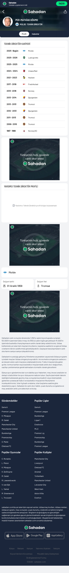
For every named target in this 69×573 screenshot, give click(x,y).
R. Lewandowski (9, 480)
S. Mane (5, 442)
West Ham (38, 489)
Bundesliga (6, 433)
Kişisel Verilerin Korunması (21, 554)
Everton (37, 497)
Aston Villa (39, 493)
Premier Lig (39, 433)
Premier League (8, 411)
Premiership (7, 437)
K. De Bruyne (7, 472)
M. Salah (5, 420)
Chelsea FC (6, 446)
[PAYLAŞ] (65, 12)
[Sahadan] (34, 12)
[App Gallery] (54, 535)
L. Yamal (5, 489)
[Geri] (10, 11)
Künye (11, 548)
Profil (24, 34)
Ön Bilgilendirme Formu (36, 558)
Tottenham (39, 476)
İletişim (56, 548)
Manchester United (10, 429)
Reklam (20, 548)
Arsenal (37, 472)
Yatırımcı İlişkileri (43, 548)
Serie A (5, 407)
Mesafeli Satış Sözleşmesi (48, 554)
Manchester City (8, 424)
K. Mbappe (6, 416)
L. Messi (5, 463)
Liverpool (38, 463)
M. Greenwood (8, 493)
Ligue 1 (37, 420)
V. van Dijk (6, 484)
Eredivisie (38, 424)
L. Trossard (6, 497)
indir (62, 3)
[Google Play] (34, 535)
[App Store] (14, 535)
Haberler (35, 34)
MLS (36, 429)
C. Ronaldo (6, 459)
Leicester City (40, 484)
